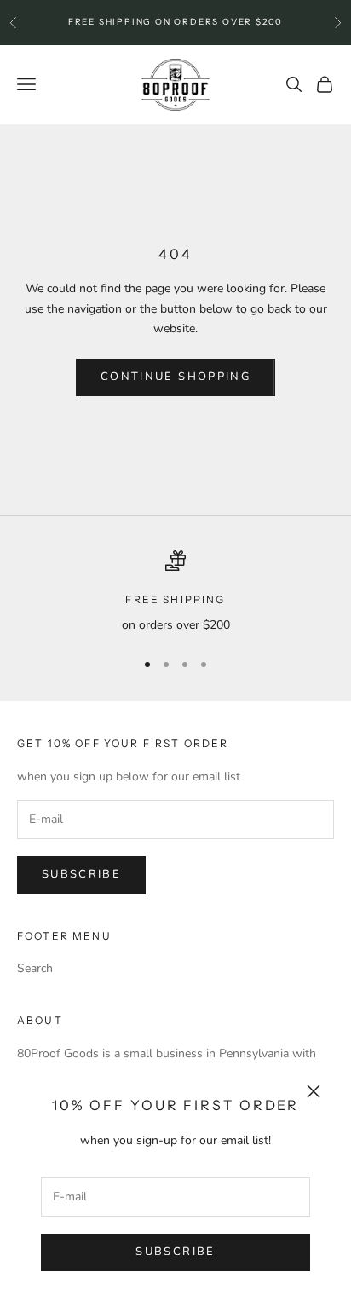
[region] (175, 592)
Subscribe (175, 1251)
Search (35, 968)
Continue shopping (175, 376)
